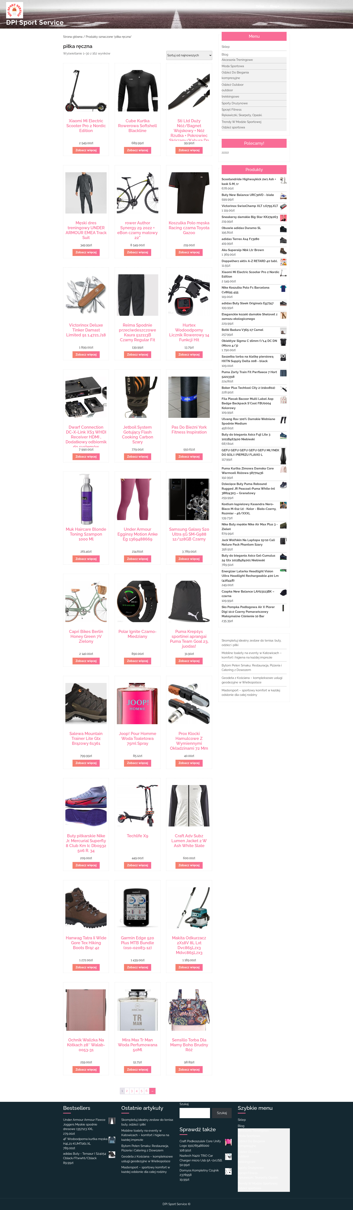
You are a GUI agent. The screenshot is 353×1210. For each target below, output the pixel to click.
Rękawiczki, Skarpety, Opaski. (242, 115)
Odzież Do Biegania (235, 72)
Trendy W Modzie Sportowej (241, 122)
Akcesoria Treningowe (237, 60)
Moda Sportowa (233, 66)
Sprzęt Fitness (231, 109)
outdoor (227, 90)
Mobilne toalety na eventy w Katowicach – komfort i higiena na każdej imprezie (145, 1135)
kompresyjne (231, 78)
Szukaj (184, 1104)
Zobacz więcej (86, 150)
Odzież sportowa (233, 127)
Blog (273, 6)
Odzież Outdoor (233, 85)
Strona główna (73, 36)
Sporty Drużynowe (235, 103)
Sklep (260, 6)
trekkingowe (230, 96)
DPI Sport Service (35, 22)
